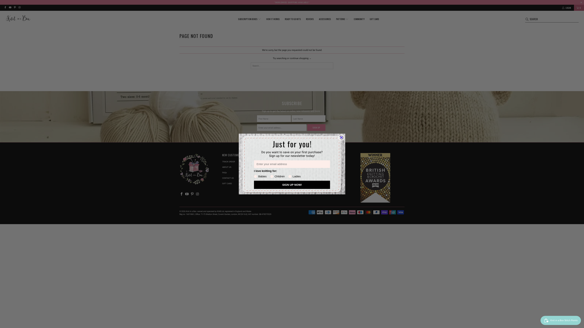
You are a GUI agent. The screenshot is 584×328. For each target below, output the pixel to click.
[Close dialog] (341, 137)
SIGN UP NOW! (292, 184)
